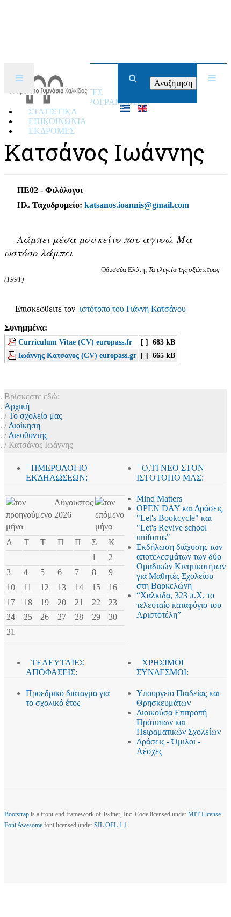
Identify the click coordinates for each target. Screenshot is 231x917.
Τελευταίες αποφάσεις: (55, 667)
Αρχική (17, 406)
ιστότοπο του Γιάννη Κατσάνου (133, 308)
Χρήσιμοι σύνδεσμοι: (162, 667)
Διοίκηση (24, 425)
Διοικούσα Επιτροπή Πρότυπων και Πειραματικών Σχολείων (178, 722)
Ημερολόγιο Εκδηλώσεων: (57, 472)
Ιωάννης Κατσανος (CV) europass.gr (77, 355)
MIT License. (205, 814)
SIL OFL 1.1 (110, 825)
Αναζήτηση (173, 83)
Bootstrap (16, 814)
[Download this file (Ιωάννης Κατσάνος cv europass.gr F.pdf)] (13, 355)
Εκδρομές (51, 130)
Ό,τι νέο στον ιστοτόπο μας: (170, 472)
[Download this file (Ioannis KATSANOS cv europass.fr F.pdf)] (13, 342)
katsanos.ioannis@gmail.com (136, 205)
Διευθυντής (28, 435)
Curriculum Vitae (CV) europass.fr (75, 342)
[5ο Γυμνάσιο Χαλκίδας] (47, 78)
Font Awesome (23, 825)
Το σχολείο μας (35, 415)
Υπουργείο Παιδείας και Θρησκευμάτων (178, 698)
